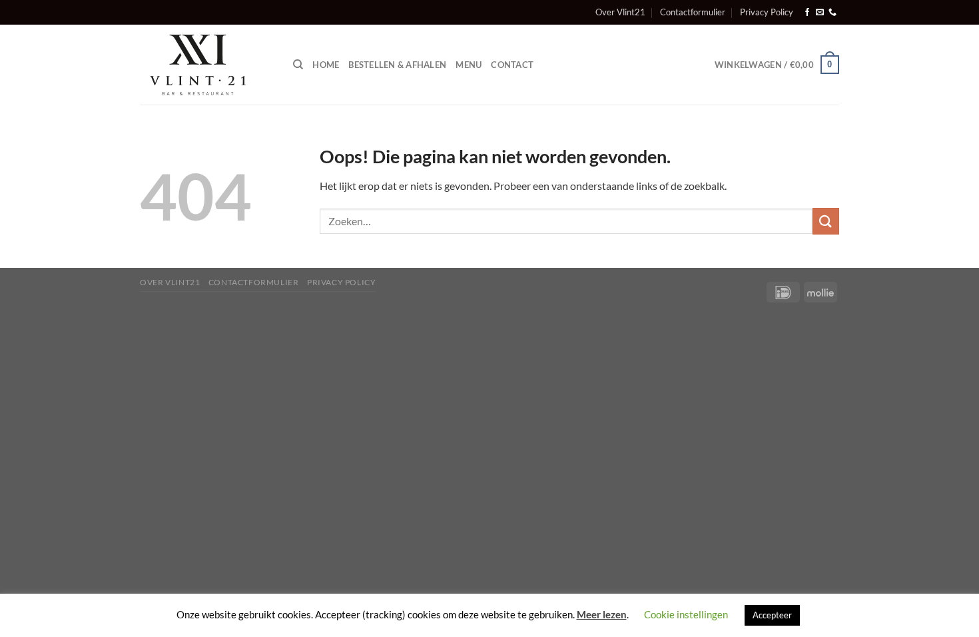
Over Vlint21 (620, 12)
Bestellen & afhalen (397, 64)
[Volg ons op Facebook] (807, 12)
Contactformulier (692, 12)
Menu (469, 64)
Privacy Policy (766, 12)
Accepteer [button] (772, 615)
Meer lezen (602, 614)
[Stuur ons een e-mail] (820, 12)
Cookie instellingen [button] (686, 614)
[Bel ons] (832, 12)
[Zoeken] (298, 64)
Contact (512, 64)
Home (325, 64)
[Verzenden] (826, 221)
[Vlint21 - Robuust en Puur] (206, 64)
